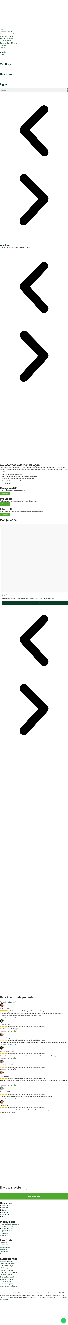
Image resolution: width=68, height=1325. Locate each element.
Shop (1, 29)
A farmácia (3, 1242)
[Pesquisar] (67, 90)
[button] (34, 131)
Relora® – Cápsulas (8, 595)
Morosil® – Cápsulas (6, 31)
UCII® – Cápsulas (5, 40)
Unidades (3, 52)
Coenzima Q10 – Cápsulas (8, 43)
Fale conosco (4, 1245)
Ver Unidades (6, 483)
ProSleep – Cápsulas (6, 38)
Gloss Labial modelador (7, 34)
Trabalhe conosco (5, 1247)
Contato (2, 50)
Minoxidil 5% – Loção (6, 36)
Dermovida (3, 45)
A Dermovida (4, 47)
